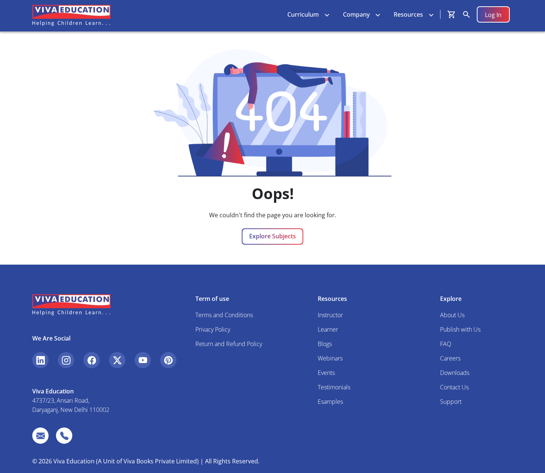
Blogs (325, 344)
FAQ (445, 344)
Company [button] (356, 14)
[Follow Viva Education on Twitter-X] (117, 360)
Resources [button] (408, 14)
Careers (450, 358)
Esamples (330, 401)
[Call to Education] (64, 435)
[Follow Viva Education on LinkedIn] (40, 360)
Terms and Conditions (224, 315)
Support (451, 401)
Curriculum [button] (303, 14)
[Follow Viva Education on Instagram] (66, 360)
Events (326, 373)
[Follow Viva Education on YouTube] (143, 360)
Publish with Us (460, 329)
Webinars (330, 358)
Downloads (454, 373)
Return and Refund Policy (228, 344)
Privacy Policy (212, 329)
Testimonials (334, 387)
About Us (452, 315)
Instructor (330, 315)
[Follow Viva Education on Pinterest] (168, 360)
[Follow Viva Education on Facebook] (91, 360)
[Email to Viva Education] (40, 435)
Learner (328, 329)
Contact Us (454, 387)
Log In (493, 15)
